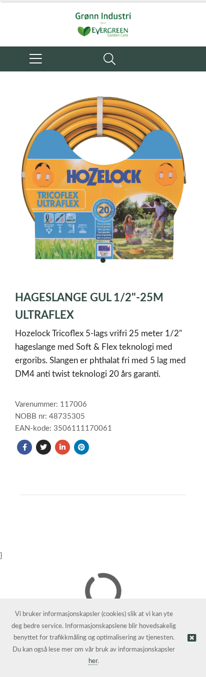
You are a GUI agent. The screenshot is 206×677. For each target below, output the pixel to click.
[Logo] (103, 18)
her (93, 661)
